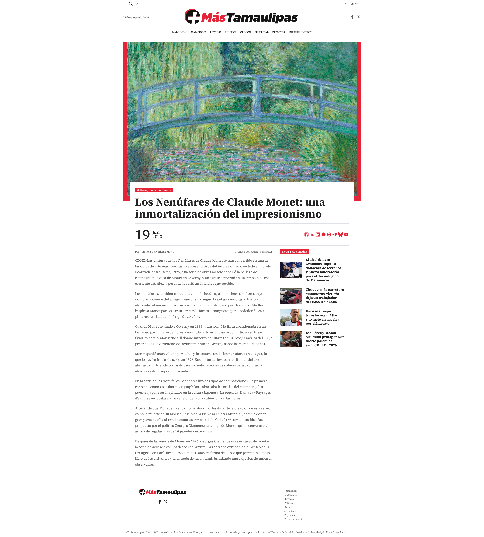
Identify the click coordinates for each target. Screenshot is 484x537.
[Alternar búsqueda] (130, 4)
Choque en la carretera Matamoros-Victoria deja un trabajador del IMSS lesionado (325, 295)
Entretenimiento (300, 32)
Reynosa (215, 32)
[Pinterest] (329, 234)
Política (231, 32)
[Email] (346, 234)
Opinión (245, 32)
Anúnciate (352, 3)
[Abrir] (125, 4)
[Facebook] (306, 234)
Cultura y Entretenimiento (154, 190)
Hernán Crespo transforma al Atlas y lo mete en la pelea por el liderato (322, 317)
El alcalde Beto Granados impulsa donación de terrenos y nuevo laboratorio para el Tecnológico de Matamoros (323, 269)
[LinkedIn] (318, 234)
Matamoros (198, 32)
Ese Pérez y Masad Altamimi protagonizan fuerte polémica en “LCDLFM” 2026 (325, 338)
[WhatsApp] (323, 234)
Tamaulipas (179, 32)
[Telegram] (335, 234)
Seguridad (262, 32)
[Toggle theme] (136, 4)
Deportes (278, 32)
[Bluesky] (340, 234)
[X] (312, 234)
